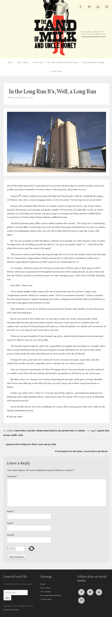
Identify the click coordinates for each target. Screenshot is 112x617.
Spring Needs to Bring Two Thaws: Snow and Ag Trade (31, 444)
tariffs (14, 435)
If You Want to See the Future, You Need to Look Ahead (81, 451)
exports (100, 431)
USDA (20, 435)
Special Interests (65, 431)
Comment (12, 476)
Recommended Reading (94, 63)
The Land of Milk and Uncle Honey (62, 63)
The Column (22, 63)
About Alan (38, 63)
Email (10, 523)
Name (10, 511)
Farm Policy (20, 431)
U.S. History (79, 431)
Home (10, 63)
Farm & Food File (15, 577)
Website (10, 535)
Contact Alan (56, 71)
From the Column (35, 431)
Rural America (50, 431)
